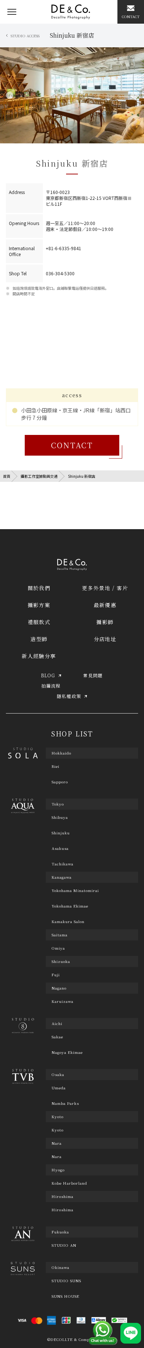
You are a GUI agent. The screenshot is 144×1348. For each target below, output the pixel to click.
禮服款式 (39, 622)
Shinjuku (61, 833)
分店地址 (105, 639)
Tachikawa (62, 864)
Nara (57, 1156)
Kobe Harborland (69, 1183)
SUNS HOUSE (65, 1296)
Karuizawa (62, 1001)
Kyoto (58, 1130)
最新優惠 (105, 605)
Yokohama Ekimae (70, 906)
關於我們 (39, 588)
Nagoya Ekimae (67, 1052)
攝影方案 (39, 605)
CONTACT (72, 445)
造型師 (38, 639)
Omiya (58, 948)
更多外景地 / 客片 (105, 588)
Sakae (57, 1037)
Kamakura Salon (68, 921)
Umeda (59, 1088)
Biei (55, 766)
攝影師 (104, 622)
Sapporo (60, 782)
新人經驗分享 (39, 656)
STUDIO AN (64, 1245)
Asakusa (60, 848)
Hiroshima (62, 1210)
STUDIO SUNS (66, 1281)
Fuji (56, 975)
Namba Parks (65, 1103)
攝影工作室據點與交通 (39, 476)
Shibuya (60, 817)
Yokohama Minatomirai (75, 890)
